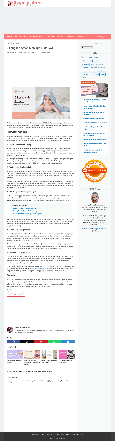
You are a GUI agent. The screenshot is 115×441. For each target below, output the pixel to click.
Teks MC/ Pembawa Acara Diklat (93, 119)
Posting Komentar (46, 52)
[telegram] (68, 341)
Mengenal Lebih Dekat (38, 434)
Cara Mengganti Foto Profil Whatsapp (95, 139)
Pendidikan (99, 64)
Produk (80, 36)
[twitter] (103, 3)
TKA (16, 36)
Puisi (98, 71)
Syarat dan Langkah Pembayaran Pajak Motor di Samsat (32, 362)
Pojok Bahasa (49, 36)
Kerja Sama (80, 434)
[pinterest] (41, 341)
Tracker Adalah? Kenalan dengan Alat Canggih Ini (27, 214)
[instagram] (107, 3)
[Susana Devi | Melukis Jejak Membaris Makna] (26, 3)
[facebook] (99, 3)
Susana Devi (61, 438)
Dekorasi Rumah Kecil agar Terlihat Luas (25, 208)
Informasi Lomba (87, 61)
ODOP (92, 64)
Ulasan (103, 74)
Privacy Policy (65, 434)
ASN (83, 57)
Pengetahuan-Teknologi (98, 67)
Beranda (9, 36)
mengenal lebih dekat (100, 229)
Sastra (104, 71)
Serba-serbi (85, 74)
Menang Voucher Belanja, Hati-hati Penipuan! (26, 211)
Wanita (84, 77)
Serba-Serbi (70, 36)
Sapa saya (85, 229)
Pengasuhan (85, 67)
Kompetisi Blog (98, 61)
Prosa (93, 71)
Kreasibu (23, 36)
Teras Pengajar (35, 36)
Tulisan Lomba (95, 74)
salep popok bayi (35, 268)
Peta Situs (56, 434)
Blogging (89, 57)
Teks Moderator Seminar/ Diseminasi (95, 123)
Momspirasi (85, 64)
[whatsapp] (54, 341)
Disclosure (49, 434)
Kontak (73, 434)
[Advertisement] (57, 20)
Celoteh (59, 36)
